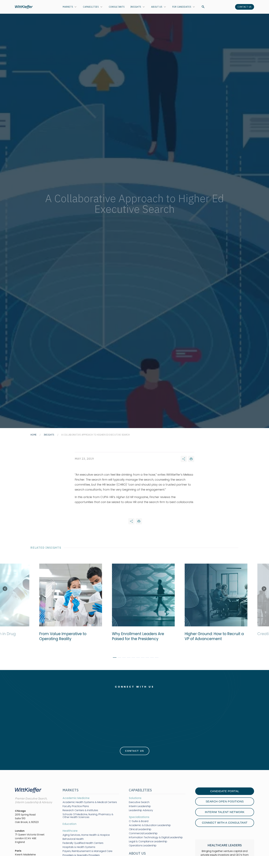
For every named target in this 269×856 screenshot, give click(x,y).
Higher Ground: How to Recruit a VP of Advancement (213, 636)
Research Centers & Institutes (80, 810)
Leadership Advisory (141, 810)
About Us (156, 6)
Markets (68, 6)
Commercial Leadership (143, 833)
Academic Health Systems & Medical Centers (90, 802)
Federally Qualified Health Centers (83, 843)
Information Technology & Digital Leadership (156, 837)
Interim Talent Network (225, 812)
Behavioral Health (73, 839)
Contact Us (245, 6)
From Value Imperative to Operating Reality (61, 636)
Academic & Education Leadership (150, 825)
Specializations (139, 817)
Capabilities (91, 6)
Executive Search (139, 802)
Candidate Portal (224, 791)
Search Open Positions (225, 801)
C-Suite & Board (138, 821)
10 (155, 658)
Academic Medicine (76, 798)
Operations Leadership (142, 845)
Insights (135, 6)
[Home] (24, 7)
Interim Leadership (140, 806)
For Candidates (181, 6)
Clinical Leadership (140, 829)
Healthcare (70, 830)
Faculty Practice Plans (76, 806)
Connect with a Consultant (225, 822)
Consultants (117, 6)
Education (69, 823)
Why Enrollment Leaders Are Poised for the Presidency (137, 636)
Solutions (135, 798)
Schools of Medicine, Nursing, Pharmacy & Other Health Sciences (88, 816)
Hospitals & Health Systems (79, 847)
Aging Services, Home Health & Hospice (86, 835)
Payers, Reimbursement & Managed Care (87, 851)
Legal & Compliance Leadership (148, 841)
